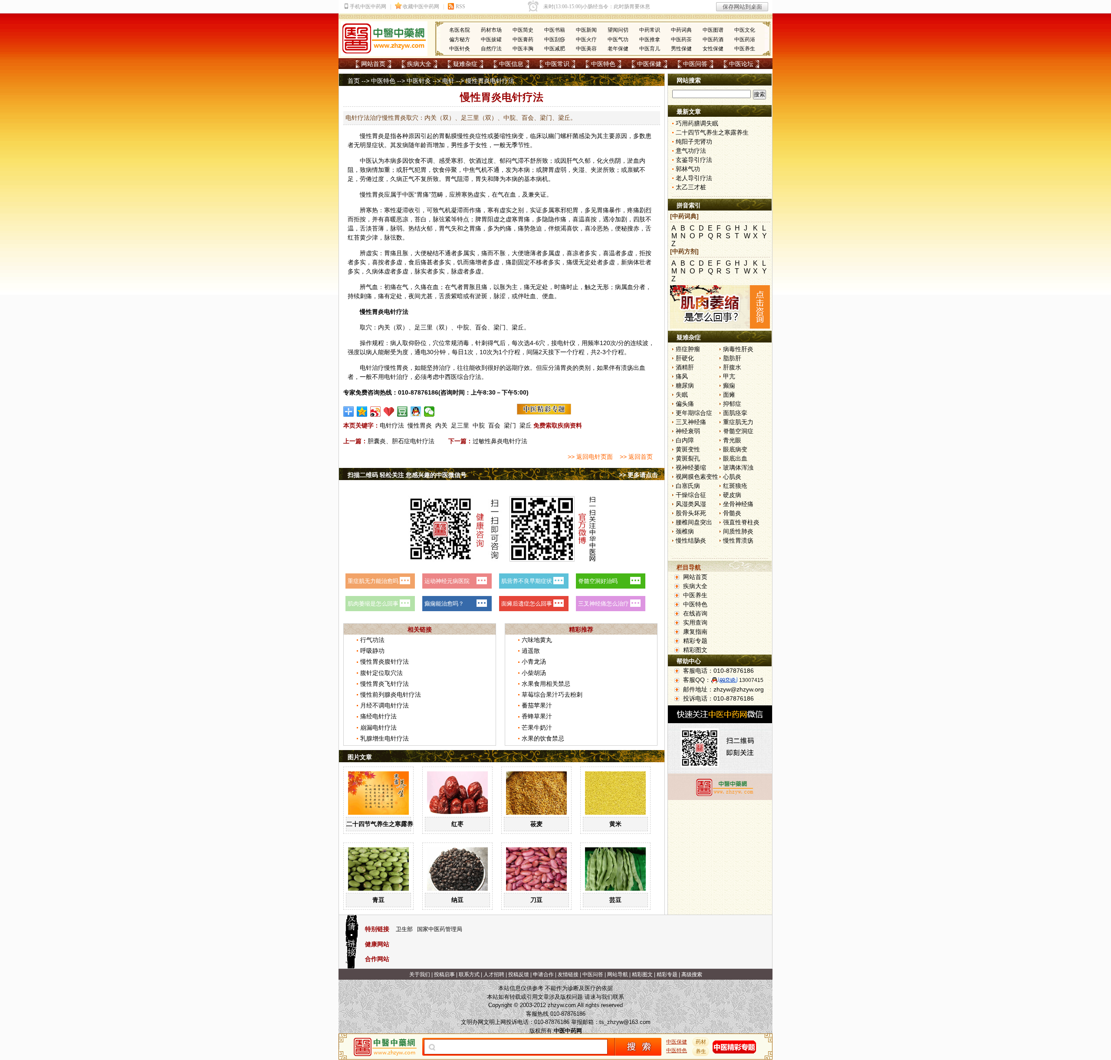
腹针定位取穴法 (381, 672)
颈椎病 (685, 531)
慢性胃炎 (420, 425)
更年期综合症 (694, 412)
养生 (701, 1051)
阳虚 (493, 219)
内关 (384, 327)
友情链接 (568, 974)
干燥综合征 (691, 494)
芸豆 (615, 899)
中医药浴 (744, 39)
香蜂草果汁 (537, 716)
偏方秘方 (459, 39)
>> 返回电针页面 (590, 456)
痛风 (682, 376)
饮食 (414, 160)
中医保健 (649, 63)
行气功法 (372, 639)
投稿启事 (444, 974)
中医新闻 (586, 30)
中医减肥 (554, 49)
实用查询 (695, 622)
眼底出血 (735, 458)
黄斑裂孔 (688, 458)
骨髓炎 (732, 513)
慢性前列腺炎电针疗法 (390, 694)
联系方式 (469, 974)
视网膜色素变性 (697, 476)
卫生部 (404, 929)
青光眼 (732, 440)
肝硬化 (685, 358)
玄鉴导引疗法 (694, 159)
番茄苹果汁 (537, 705)
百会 (481, 327)
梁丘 (518, 327)
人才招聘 (493, 974)
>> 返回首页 (636, 456)
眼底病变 (735, 449)
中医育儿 (649, 49)
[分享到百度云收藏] (389, 411)
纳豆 (457, 899)
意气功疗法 (691, 150)
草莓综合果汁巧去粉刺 (552, 694)
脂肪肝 (732, 358)
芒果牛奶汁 (537, 727)
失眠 (682, 394)
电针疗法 (392, 425)
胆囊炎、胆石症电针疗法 (401, 441)
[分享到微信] (429, 411)
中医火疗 (586, 39)
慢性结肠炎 (691, 540)
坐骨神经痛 (738, 503)
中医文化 (744, 30)
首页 (354, 80)
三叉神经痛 (691, 421)
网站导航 (617, 974)
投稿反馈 (518, 974)
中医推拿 (649, 39)
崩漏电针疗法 (378, 727)
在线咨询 (695, 613)
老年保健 (618, 49)
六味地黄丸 (537, 639)
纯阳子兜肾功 (694, 141)
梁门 (499, 327)
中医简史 (523, 30)
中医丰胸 (523, 49)
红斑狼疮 (735, 485)
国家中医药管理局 (439, 929)
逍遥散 (531, 650)
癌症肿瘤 (688, 349)
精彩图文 (695, 649)
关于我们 (419, 974)
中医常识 (557, 63)
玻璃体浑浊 (738, 467)
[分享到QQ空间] (362, 411)
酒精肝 (685, 367)
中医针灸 (459, 49)
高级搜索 (691, 974)
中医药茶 (681, 39)
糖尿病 (685, 385)
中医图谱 (713, 30)
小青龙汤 (534, 661)
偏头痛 (685, 403)
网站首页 (373, 63)
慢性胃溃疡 (738, 540)
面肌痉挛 (735, 412)
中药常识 (649, 30)
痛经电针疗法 (378, 716)
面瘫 (729, 394)
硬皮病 (732, 494)
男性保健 (681, 49)
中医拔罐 (491, 39)
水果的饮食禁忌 (543, 738)
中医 (366, 160)
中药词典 (681, 30)
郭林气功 (688, 168)
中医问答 (695, 63)
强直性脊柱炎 (741, 522)
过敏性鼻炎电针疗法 (500, 441)
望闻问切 (618, 30)
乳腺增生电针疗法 (384, 738)
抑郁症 (732, 403)
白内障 (685, 440)
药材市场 (491, 30)
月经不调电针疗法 (384, 705)
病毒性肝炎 (738, 349)
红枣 (457, 823)
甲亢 (729, 376)
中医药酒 (713, 39)
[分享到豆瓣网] (402, 411)
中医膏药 (523, 39)
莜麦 (536, 823)
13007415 (751, 680)
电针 (448, 80)
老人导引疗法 (694, 177)
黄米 (615, 823)
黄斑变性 (688, 449)
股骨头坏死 (691, 513)
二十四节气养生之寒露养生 (382, 823)
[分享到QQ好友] (416, 411)
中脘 (463, 327)
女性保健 (713, 49)
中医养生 (744, 49)
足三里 (423, 327)
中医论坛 (741, 63)
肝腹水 (732, 367)
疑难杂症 (465, 63)
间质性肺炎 (738, 531)
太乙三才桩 (691, 187)
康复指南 (695, 631)
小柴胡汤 (534, 672)
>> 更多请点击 (638, 474)
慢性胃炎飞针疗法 (384, 683)
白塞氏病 (688, 485)
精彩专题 (695, 640)
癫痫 (729, 385)
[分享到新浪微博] (375, 411)
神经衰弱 (688, 431)
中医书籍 (554, 30)
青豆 (378, 899)
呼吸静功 (372, 650)
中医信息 (511, 63)
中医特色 (603, 63)
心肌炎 (732, 476)
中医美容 (586, 49)
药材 (701, 1042)
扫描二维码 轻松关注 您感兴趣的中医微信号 (407, 474)
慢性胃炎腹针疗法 (384, 661)
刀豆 (536, 899)
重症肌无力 (738, 421)
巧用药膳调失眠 (697, 123)
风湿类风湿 (691, 503)
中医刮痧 (554, 39)
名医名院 (459, 30)
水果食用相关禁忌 (546, 683)
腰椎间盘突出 (694, 522)
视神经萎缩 (691, 467)
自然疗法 (491, 49)
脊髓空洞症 (738, 431)
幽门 (554, 135)
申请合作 (543, 974)
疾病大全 (419, 63)
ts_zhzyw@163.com (625, 1022)
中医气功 (618, 39)
